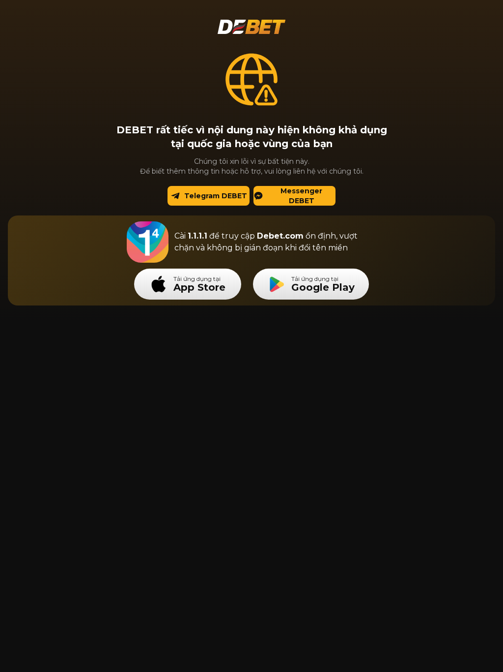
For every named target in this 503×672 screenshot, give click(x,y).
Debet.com (280, 236)
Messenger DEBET (301, 195)
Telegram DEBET (215, 195)
